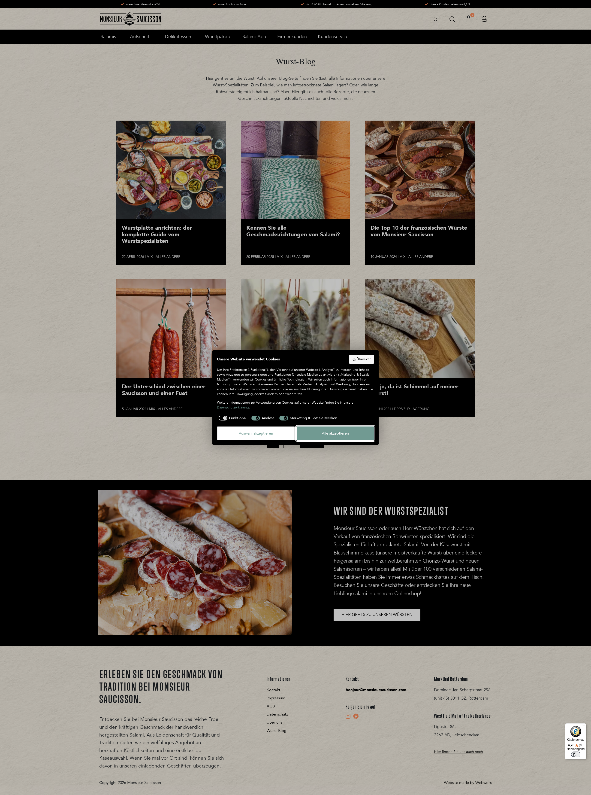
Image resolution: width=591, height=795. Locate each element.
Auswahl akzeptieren (256, 433)
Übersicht (364, 359)
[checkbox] (232, 418)
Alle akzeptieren (335, 433)
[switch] (575, 754)
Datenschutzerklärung (233, 407)
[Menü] (583, 726)
